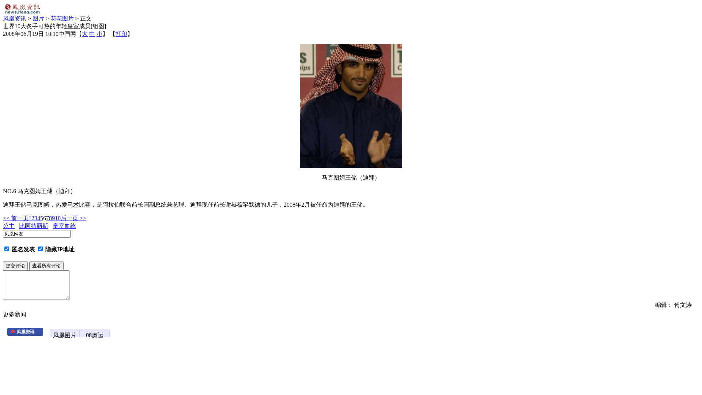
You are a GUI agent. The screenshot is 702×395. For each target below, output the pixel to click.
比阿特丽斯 (33, 226)
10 (58, 218)
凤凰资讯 (14, 18)
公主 (9, 226)
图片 (38, 18)
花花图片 (62, 18)
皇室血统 (64, 226)
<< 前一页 (16, 218)
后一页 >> (73, 218)
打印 (121, 34)
